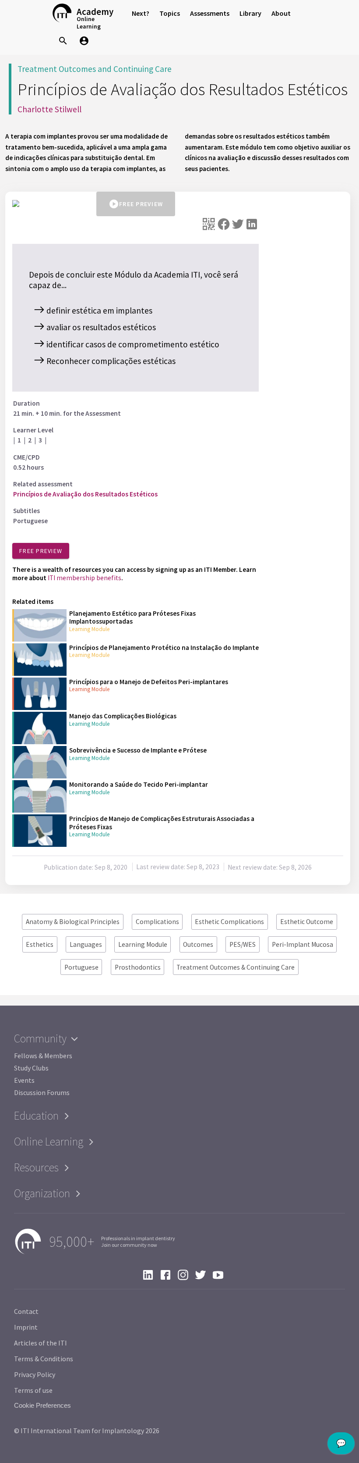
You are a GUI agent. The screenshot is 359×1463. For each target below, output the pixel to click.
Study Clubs (31, 1067)
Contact (26, 1311)
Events (24, 1080)
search (63, 41)
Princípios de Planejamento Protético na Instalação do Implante (164, 647)
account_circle (84, 41)
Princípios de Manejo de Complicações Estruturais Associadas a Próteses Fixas (161, 822)
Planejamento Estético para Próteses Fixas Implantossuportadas (132, 617)
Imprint (26, 1327)
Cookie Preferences (42, 1405)
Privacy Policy (34, 1374)
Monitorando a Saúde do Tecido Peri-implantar (138, 784)
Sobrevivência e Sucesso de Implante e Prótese (138, 750)
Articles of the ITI (40, 1342)
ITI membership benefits (84, 578)
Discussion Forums (42, 1092)
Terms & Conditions (43, 1358)
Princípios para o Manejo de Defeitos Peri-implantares (148, 682)
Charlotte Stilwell (49, 109)
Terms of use (33, 1390)
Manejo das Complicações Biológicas (122, 716)
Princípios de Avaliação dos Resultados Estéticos (85, 494)
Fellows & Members (43, 1055)
